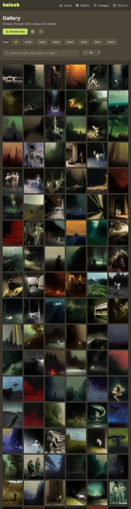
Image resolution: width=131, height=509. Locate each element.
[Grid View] (33, 32)
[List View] (41, 32)
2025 (42, 42)
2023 (70, 42)
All (16, 42)
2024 (56, 42)
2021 (97, 42)
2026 (28, 42)
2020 (111, 42)
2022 (84, 42)
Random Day (17, 31)
